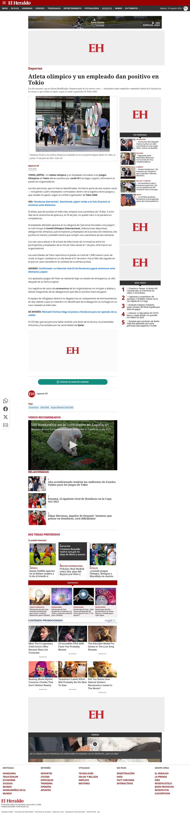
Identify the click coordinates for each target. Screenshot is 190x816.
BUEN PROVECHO (164, 786)
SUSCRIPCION (162, 793)
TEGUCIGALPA (10, 776)
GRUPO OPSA (162, 767)
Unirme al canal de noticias (74, 382)
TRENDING (47, 783)
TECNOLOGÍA (86, 773)
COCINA (45, 776)
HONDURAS (9, 773)
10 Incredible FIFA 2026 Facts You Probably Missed (71, 646)
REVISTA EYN (162, 790)
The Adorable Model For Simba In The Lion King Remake (101, 646)
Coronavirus (33, 407)
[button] (5, 401)
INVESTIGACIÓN (126, 773)
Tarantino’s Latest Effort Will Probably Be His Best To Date (72, 682)
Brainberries (43, 657)
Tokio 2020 (44, 407)
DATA (120, 776)
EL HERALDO (162, 773)
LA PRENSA (161, 776)
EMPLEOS (84, 780)
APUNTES (46, 790)
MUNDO (7, 786)
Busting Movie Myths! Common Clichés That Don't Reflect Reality (41, 682)
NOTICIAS (8, 767)
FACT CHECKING (125, 780)
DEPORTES (46, 773)
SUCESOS (8, 783)
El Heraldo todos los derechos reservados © (21, 804)
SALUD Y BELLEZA (88, 776)
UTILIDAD (84, 767)
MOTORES (84, 783)
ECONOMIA (9, 780)
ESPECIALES (47, 780)
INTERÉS (46, 767)
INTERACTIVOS (125, 783)
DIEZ (157, 780)
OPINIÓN (46, 786)
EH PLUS (121, 767)
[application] (72, 445)
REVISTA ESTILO (163, 783)
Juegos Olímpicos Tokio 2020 (62, 407)
